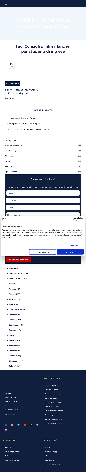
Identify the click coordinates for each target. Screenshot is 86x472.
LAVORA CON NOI (11, 401)
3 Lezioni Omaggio (51, 451)
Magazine (48, 447)
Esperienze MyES (43, 151)
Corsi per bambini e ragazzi (54, 394)
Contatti (8, 447)
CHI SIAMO (9, 393)
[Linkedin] (18, 424)
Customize (41, 252)
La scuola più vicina (12, 451)
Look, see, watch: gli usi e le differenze (21, 118)
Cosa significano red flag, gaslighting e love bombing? (28, 129)
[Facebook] (5, 424)
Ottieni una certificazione (54, 410)
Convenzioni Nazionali (52, 464)
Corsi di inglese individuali (54, 419)
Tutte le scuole (10, 456)
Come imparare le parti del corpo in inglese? (24, 124)
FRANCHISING (10, 397)
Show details (74, 245)
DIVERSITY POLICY (12, 410)
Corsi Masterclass (51, 398)
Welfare (48, 456)
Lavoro (43, 161)
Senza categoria (42, 167)
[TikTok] (31, 424)
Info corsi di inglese (12, 460)
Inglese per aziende (52, 406)
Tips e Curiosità (43, 172)
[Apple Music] (5, 430)
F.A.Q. (7, 406)
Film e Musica (12, 83)
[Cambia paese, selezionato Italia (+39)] (9, 215)
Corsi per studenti (51, 390)
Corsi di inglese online (52, 415)
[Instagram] (12, 424)
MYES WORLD (10, 414)
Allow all (70, 252)
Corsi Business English (53, 402)
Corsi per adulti (50, 385)
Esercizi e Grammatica (43, 146)
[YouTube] (24, 424)
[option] (44, 257)
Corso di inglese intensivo (54, 423)
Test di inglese (50, 460)
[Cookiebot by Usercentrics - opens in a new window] (74, 219)
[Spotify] (37, 424)
